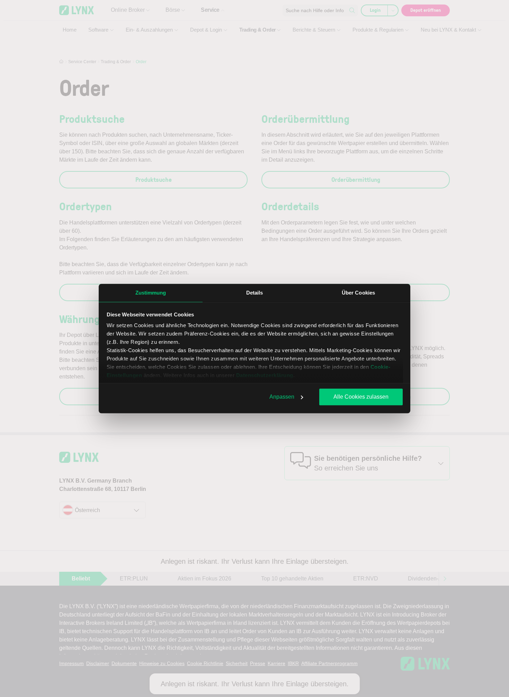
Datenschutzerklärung (264, 375)
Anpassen (281, 397)
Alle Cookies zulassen (361, 397)
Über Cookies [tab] (358, 293)
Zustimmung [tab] (150, 293)
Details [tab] (254, 293)
